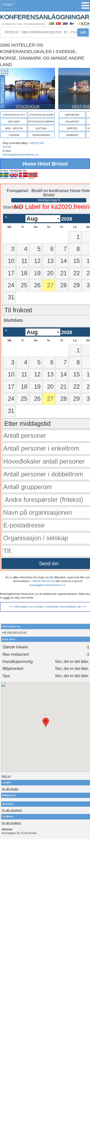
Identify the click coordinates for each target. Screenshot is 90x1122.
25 (24, 285)
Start (8, 5)
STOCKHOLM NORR (41, 114)
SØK (83, 32)
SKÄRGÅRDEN (41, 135)
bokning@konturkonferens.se (21, 154)
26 (37, 285)
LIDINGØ (14, 135)
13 (50, 260)
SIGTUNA (41, 128)
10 (11, 260)
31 (11, 297)
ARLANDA (14, 121)
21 (63, 273)
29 (76, 285)
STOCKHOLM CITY (14, 114)
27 (50, 285)
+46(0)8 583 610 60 (43, 581)
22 (76, 273)
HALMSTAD (72, 121)
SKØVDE (72, 128)
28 (63, 285)
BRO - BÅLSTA (14, 128)
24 (11, 285)
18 (24, 273)
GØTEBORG (72, 114)
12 (37, 260)
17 (11, 273)
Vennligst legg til (49, 200)
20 (50, 273)
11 (24, 260)
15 (76, 260)
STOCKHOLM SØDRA (41, 121)
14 (63, 260)
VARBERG (72, 135)
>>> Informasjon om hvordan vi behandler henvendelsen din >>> (47, 606)
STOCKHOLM (28, 106)
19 (37, 273)
